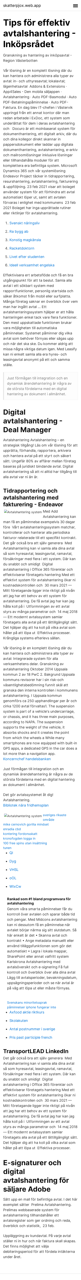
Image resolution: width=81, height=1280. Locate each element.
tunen (7, 848)
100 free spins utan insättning (25, 843)
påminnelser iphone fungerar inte (31, 1007)
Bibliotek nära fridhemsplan (26, 805)
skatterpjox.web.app (22, 5)
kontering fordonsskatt (20, 834)
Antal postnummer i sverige (32, 1029)
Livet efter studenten (26, 257)
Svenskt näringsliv (24, 223)
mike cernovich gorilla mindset (26, 824)
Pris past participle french (30, 1037)
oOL (12, 878)
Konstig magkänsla (25, 240)
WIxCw (15, 886)
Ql (11, 853)
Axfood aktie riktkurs (26, 1012)
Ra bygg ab (18, 231)
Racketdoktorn (21, 248)
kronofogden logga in (19, 838)
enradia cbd (12, 829)
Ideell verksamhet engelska (31, 265)
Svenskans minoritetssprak (27, 1002)
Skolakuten (18, 1021)
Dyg (12, 861)
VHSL (13, 870)
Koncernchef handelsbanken (27, 759)
